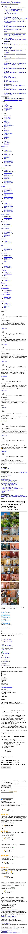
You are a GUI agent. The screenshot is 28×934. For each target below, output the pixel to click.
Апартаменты (13, 13)
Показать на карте (6, 767)
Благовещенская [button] (8, 47)
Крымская (6, 130)
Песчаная (6, 134)
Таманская (6, 139)
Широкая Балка (5, 288)
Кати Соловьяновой (9, 125)
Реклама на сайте (5, 471)
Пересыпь (3, 263)
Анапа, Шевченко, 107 (14, 509)
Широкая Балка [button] (7, 84)
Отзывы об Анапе (5, 2)
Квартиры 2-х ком (8, 12)
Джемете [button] (6, 15)
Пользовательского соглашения (7, 806)
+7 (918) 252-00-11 (5, 612)
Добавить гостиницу (15, 2)
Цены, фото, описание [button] (6, 687)
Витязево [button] (6, 25)
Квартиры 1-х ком (17, 10)
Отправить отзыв (5, 802)
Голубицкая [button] (7, 61)
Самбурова (6, 137)
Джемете (3, 167)
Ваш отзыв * (4, 790)
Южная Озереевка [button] (8, 88)
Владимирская (7, 118)
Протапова (6, 135)
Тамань (2, 301)
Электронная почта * (6, 789)
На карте (6, 104)
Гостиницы (19, 9)
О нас (16, 4)
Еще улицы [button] (4, 146)
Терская (6, 141)
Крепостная (7, 128)
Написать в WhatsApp (6, 624)
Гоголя (5, 119)
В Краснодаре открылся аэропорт (9, 909)
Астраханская (7, 115)
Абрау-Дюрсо (4, 277)
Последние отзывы (5, 468)
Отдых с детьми (8, 108)
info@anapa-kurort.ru (6, 475)
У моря (5, 110)
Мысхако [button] (6, 80)
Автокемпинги (22, 45)
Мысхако (3, 283)
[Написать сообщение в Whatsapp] (2, 648)
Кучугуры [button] (6, 71)
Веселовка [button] (6, 52)
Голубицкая (4, 253)
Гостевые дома (14, 7)
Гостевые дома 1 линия (9, 18)
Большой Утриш (5, 214)
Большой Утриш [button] (8, 38)
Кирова (5, 126)
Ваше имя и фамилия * (6, 787)
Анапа (2, 147)
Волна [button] (5, 56)
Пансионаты (7, 13)
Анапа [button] (5, 6)
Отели (5, 9)
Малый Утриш (4, 222)
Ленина (5, 131)
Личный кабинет (10, 4)
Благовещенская (5, 228)
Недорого (6, 105)
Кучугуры (3, 270)
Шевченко (6, 144)
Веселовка (3, 238)
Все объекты (7, 7)
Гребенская (6, 122)
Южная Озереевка (5, 294)
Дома (11, 10)
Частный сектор (22, 7)
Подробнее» (4, 328)
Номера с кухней (8, 106)
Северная (6, 138)
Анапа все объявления (19, 495)
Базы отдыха (7, 10)
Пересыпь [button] (6, 67)
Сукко (2, 201)
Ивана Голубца (7, 123)
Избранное (3, 4)
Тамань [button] (5, 91)
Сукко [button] (5, 31)
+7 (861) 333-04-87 (5, 620)
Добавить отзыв (5, 785)
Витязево (3, 186)
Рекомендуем (4, 97)
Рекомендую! (5, 799)
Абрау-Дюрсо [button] (7, 76)
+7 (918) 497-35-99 (5, 615)
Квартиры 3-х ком (17, 12)
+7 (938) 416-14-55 (5, 617)
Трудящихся (7, 142)
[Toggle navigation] (1, 1)
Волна (2, 245)
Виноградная (7, 117)
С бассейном (7, 109)
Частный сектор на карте (7, 495)
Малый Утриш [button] (7, 43)
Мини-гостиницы (11, 9)
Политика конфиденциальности (9, 929)
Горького (6, 121)
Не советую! (5, 801)
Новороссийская (8, 133)
